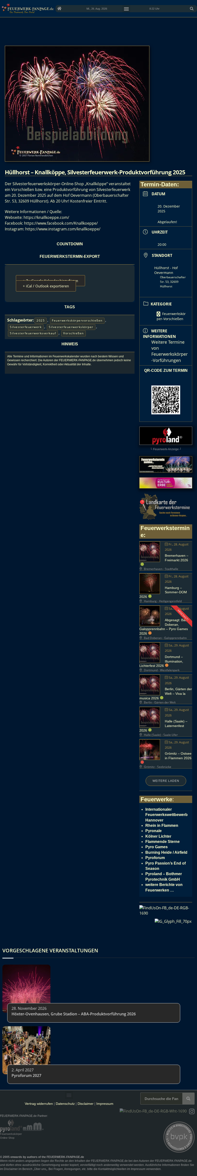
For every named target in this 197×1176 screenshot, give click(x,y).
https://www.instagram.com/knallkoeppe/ (62, 229)
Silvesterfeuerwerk (26, 327)
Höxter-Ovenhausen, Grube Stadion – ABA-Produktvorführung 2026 (74, 1014)
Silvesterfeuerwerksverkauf (33, 333)
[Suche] (188, 1098)
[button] (191, 8)
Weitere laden (166, 781)
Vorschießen (73, 333)
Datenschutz (65, 1104)
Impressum (104, 1104)
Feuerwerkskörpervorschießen (77, 320)
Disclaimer (85, 1104)
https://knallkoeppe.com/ (46, 217)
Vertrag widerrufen (39, 1104)
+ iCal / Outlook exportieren (46, 286)
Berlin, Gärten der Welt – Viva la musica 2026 (165, 693)
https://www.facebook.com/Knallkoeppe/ (61, 223)
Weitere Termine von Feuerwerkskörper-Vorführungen (169, 351)
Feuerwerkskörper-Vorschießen (171, 316)
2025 (41, 320)
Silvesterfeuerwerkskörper (71, 327)
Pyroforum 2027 (26, 1075)
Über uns (40, 1169)
